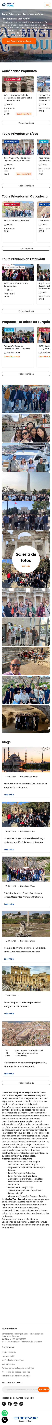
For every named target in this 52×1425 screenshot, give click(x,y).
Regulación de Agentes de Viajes (16, 1376)
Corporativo (8, 1347)
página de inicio (9, 1352)
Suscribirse (44, 1389)
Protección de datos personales (16, 1372)
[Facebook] (10, 1404)
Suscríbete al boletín (12, 1382)
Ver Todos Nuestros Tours (19, 41)
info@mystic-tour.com (22, 1342)
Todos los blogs (26, 1082)
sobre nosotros (8, 1364)
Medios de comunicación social (18, 1397)
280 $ (6, 111)
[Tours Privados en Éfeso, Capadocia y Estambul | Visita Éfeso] (8, 5)
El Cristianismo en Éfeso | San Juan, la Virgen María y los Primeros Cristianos (23, 895)
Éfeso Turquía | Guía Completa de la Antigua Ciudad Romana (22, 1004)
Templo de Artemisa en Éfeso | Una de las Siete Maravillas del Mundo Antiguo (25, 949)
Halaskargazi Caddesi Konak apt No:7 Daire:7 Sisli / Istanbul (23, 1335)
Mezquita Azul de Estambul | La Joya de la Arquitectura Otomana (25, 785)
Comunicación (8, 1356)
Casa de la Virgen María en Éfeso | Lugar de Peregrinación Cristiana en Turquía (24, 840)
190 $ (6, 171)
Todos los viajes (26, 123)
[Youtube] (16, 1404)
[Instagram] (4, 1404)
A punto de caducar (14, 267)
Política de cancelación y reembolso (18, 1368)
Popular (43, 141)
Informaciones (9, 1328)
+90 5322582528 (14, 1339)
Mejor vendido (11, 204)
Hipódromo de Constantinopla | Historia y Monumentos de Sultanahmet (25, 1064)
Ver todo (26, 566)
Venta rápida (11, 141)
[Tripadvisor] (21, 1404)
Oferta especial (12, 79)
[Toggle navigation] (47, 5)
